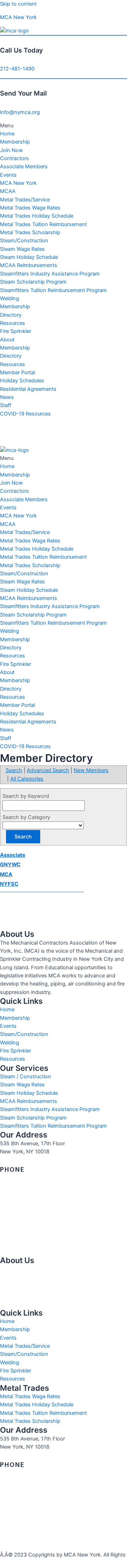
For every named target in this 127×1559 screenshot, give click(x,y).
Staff (5, 405)
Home (7, 134)
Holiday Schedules (22, 380)
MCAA (8, 191)
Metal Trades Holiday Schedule (36, 216)
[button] (63, 126)
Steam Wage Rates (22, 249)
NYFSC (9, 884)
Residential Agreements (28, 389)
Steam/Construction (24, 240)
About (7, 339)
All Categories (26, 779)
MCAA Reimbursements (28, 265)
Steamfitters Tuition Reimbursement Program (53, 290)
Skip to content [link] (18, 4)
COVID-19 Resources (25, 414)
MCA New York (18, 17)
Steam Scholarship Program (33, 282)
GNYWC (10, 864)
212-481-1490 (17, 69)
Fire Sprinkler (15, 331)
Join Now (11, 150)
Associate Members (24, 166)
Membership (15, 142)
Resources (12, 323)
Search (14, 770)
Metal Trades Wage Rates (30, 208)
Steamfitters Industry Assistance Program (50, 274)
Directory (11, 315)
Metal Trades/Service (25, 199)
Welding (9, 298)
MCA (6, 874)
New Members (91, 770)
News (7, 397)
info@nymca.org (20, 112)
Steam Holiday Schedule (29, 257)
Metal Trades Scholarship (30, 232)
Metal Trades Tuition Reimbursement (43, 224)
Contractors (14, 158)
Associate (12, 855)
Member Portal (17, 372)
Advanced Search (48, 770)
